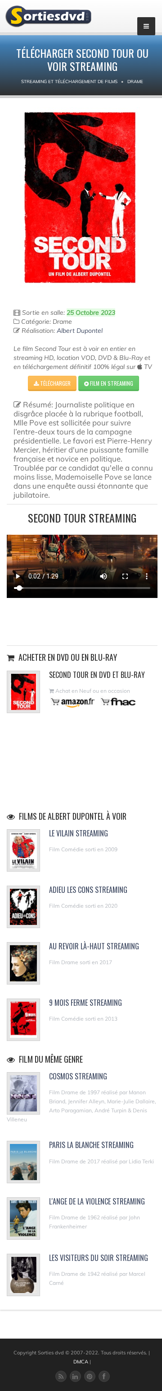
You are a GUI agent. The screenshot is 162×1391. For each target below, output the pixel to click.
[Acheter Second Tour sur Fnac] (117, 701)
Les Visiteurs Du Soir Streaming (98, 1257)
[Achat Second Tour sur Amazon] (73, 701)
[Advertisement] (82, 620)
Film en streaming (111, 383)
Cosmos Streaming (78, 1076)
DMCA (80, 1361)
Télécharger (55, 383)
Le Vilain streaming (78, 833)
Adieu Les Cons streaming (88, 889)
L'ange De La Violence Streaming (97, 1201)
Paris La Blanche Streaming (91, 1144)
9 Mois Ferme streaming (85, 1002)
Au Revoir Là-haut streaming (94, 946)
